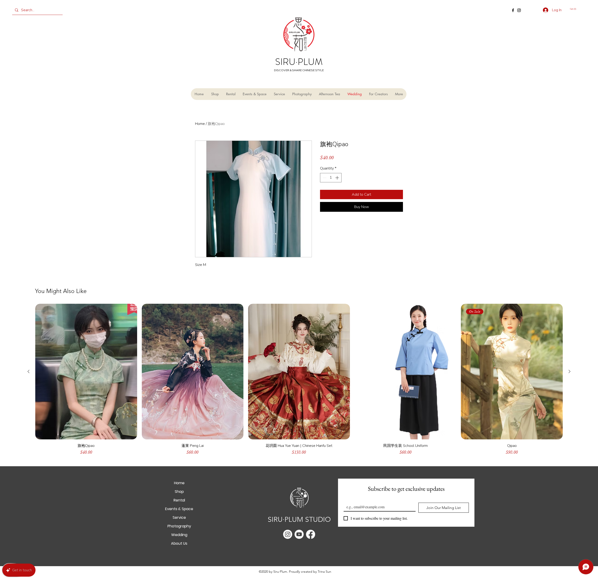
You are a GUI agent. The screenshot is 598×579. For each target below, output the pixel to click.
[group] (299, 382)
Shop (179, 491)
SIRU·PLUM (299, 61)
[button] (576, 9)
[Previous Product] (28, 371)
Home (200, 123)
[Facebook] (513, 10)
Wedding (179, 534)
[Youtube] (299, 534)
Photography (179, 526)
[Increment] (337, 177)
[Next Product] (569, 371)
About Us (179, 543)
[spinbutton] (330, 177)
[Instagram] (519, 10)
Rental (179, 500)
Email (349, 499)
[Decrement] (324, 177)
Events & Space (179, 509)
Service (179, 517)
